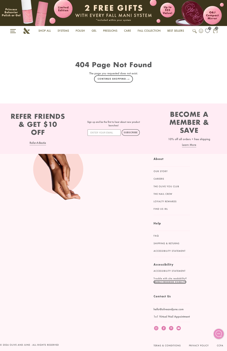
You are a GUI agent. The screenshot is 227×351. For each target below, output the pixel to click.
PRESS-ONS (110, 30)
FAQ (156, 235)
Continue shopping (112, 79)
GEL (94, 30)
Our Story (161, 171)
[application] (218, 334)
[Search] (195, 33)
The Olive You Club (166, 186)
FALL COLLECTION (149, 30)
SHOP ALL (44, 30)
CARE (127, 30)
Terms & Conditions (167, 345)
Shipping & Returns (166, 243)
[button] (170, 282)
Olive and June (20, 345)
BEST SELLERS (175, 30)
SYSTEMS (63, 30)
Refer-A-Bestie (38, 142)
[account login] (201, 31)
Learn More (189, 144)
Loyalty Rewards (165, 201)
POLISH (80, 30)
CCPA (220, 345)
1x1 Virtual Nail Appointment (172, 316)
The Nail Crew (163, 194)
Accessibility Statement (169, 251)
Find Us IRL (161, 209)
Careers (159, 178)
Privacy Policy (199, 345)
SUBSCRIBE (131, 132)
